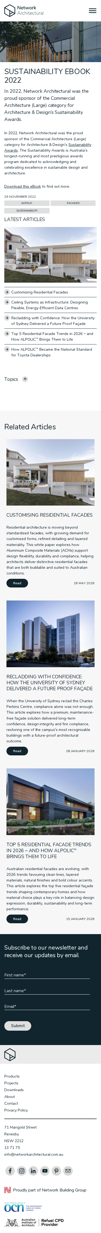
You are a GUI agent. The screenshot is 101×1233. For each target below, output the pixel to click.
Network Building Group (64, 1190)
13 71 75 (12, 1147)
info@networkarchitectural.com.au (33, 1154)
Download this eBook (22, 186)
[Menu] (93, 11)
